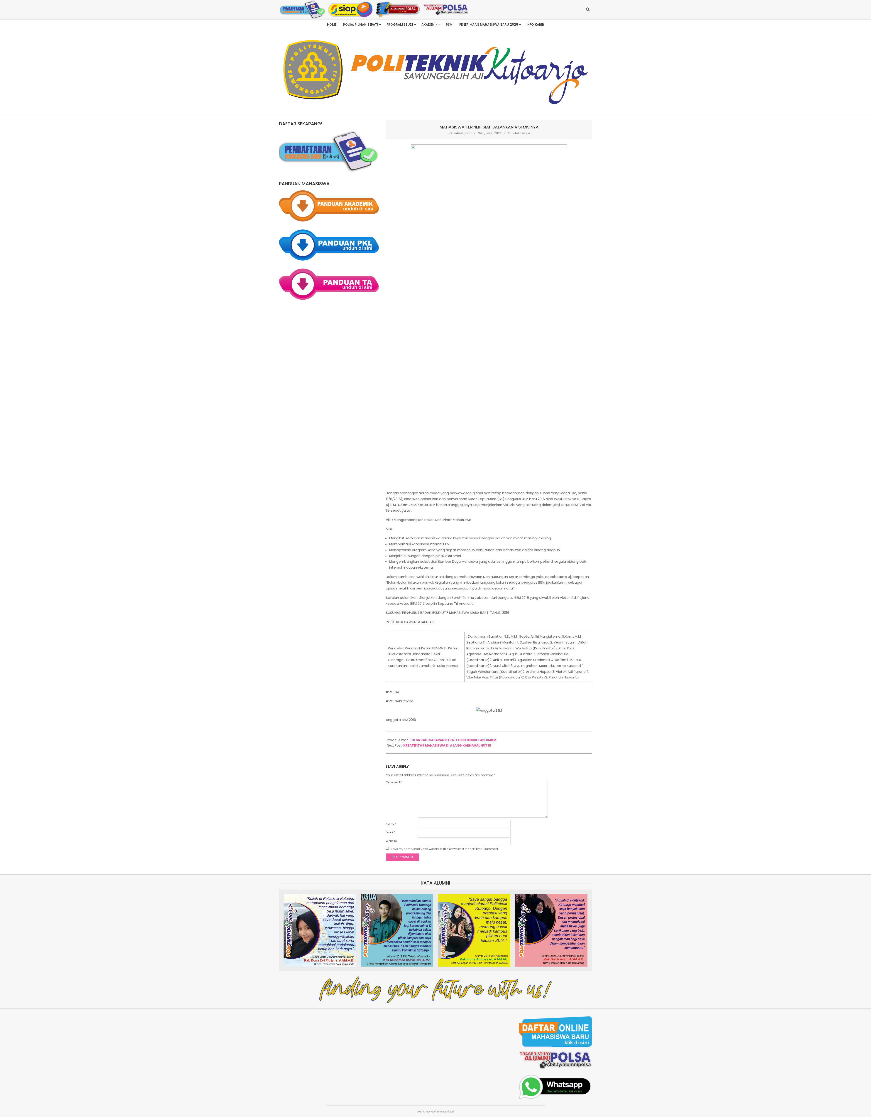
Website (391, 841)
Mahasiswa (521, 133)
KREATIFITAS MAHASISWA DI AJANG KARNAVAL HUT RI (447, 745)
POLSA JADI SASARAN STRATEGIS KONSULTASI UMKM (452, 740)
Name (391, 824)
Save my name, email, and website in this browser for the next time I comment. (445, 849)
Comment (394, 782)
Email (391, 832)
